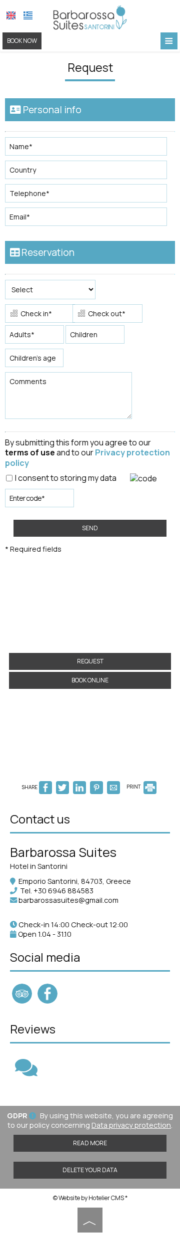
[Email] (90, 219)
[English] (11, 15)
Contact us (40, 819)
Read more (90, 1143)
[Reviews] (26, 1072)
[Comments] (70, 399)
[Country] (90, 172)
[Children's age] (32, 360)
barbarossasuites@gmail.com (68, 900)
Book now (22, 40)
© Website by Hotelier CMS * (90, 1198)
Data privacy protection (131, 1125)
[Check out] (105, 314)
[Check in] (38, 314)
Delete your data (90, 1170)
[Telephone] (90, 195)
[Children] (95, 337)
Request (90, 661)
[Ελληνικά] (28, 15)
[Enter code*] (39, 500)
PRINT (134, 786)
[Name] (90, 149)
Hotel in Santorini (39, 866)
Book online (90, 680)
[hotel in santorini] (90, 16)
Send (90, 528)
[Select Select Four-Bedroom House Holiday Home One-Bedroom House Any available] (50, 292)
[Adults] (34, 337)
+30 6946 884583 (64, 890)
